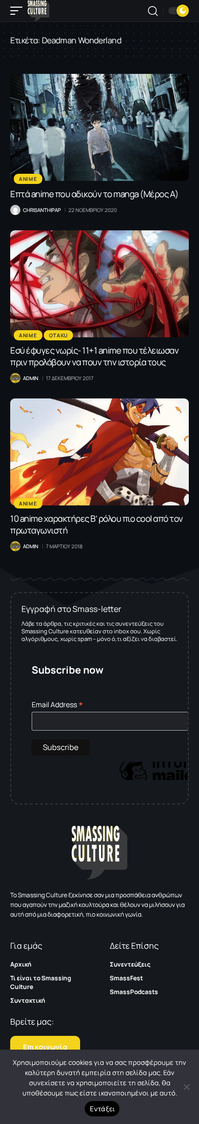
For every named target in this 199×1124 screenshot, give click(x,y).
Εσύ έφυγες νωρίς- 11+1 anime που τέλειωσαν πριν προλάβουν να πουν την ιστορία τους (94, 356)
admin (30, 378)
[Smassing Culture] (38, 10)
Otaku (58, 335)
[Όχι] (186, 1087)
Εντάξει (102, 1109)
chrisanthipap (42, 209)
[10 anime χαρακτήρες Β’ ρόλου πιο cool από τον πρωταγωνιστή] (99, 451)
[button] (19, 10)
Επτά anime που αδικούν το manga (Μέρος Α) (94, 194)
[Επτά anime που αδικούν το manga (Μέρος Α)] (99, 127)
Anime (28, 178)
